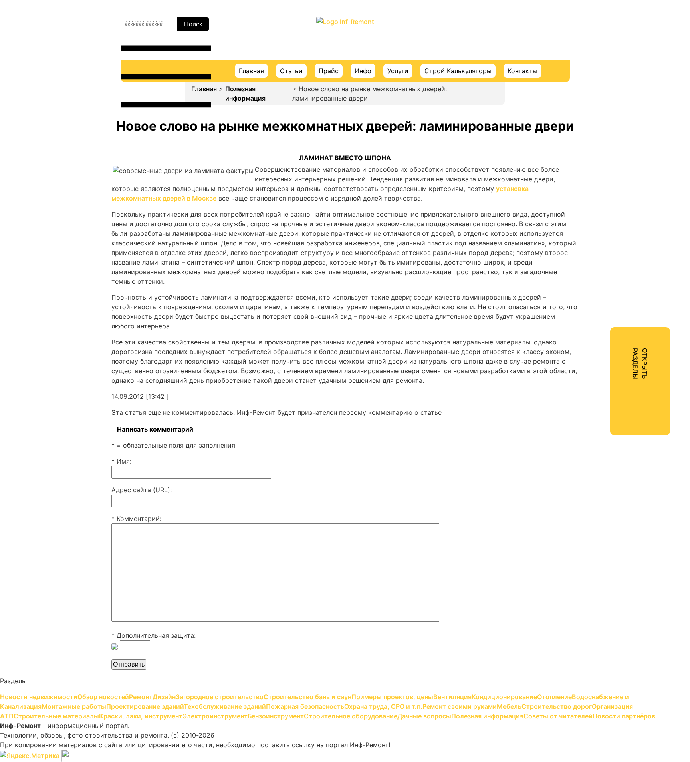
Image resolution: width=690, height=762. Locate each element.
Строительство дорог (601, 312)
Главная (251, 71)
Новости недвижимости (605, 54)
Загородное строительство (610, 111)
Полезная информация (245, 93)
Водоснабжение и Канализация (615, 197)
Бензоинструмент (594, 384)
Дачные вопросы (593, 413)
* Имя (120, 461)
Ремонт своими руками (603, 284)
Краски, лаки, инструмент (607, 356)
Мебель (578, 298)
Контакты (522, 71)
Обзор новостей (592, 68)
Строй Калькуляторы (458, 71)
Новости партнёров (597, 456)
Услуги (397, 71)
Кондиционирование (598, 169)
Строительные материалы (608, 341)
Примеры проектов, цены (607, 140)
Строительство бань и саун (610, 125)
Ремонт (577, 82)
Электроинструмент (598, 370)
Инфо (363, 71)
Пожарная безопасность (605, 255)
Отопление (583, 183)
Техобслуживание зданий (606, 241)
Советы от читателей (600, 442)
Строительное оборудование (612, 399)
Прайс (329, 71)
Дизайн (577, 97)
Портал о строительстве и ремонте (345, 38)
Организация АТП (594, 327)
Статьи (291, 71)
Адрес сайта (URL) (140, 490)
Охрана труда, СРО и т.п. (605, 269)
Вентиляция (584, 154)
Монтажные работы (597, 212)
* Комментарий (135, 519)
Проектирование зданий (605, 226)
